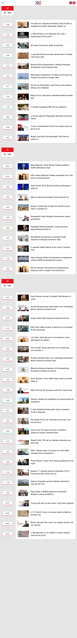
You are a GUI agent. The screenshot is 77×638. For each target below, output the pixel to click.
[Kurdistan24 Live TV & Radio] (73, 2)
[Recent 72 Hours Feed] (70, 2)
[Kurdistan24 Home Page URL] (38, 3)
